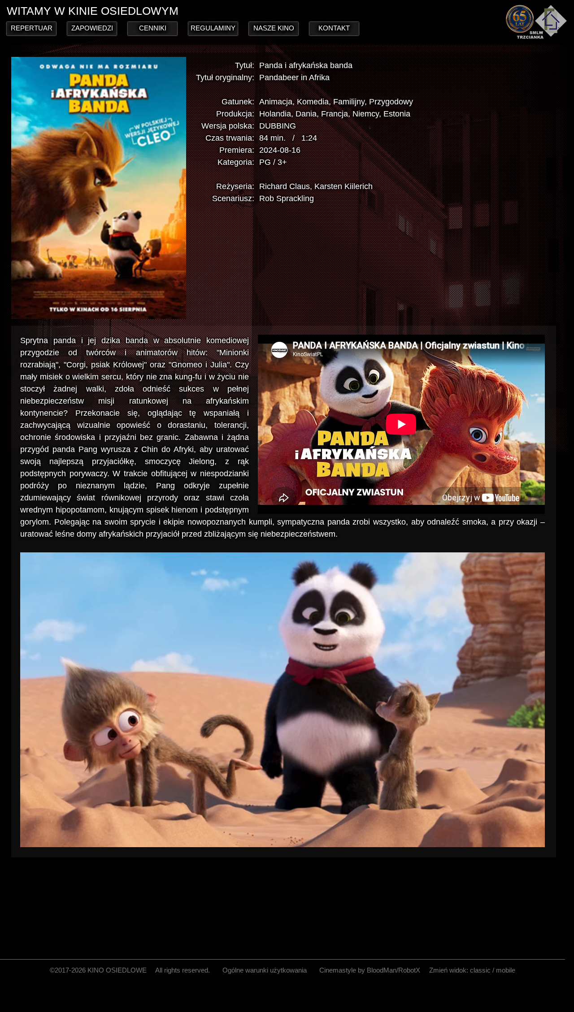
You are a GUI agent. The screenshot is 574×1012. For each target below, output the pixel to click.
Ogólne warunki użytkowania (264, 970)
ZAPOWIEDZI (92, 28)
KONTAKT (334, 28)
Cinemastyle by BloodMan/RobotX (369, 970)
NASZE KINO (273, 28)
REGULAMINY (213, 28)
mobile (505, 970)
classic (480, 970)
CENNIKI (152, 28)
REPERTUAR (31, 28)
